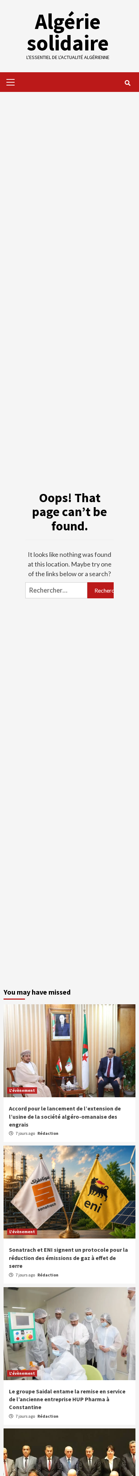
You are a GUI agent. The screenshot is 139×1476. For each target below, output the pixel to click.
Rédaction (47, 1133)
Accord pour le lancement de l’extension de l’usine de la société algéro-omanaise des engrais (65, 1116)
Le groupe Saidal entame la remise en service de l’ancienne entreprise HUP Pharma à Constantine (67, 1399)
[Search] (127, 83)
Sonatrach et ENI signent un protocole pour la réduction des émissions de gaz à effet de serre (68, 1257)
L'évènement (22, 1090)
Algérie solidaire (68, 32)
